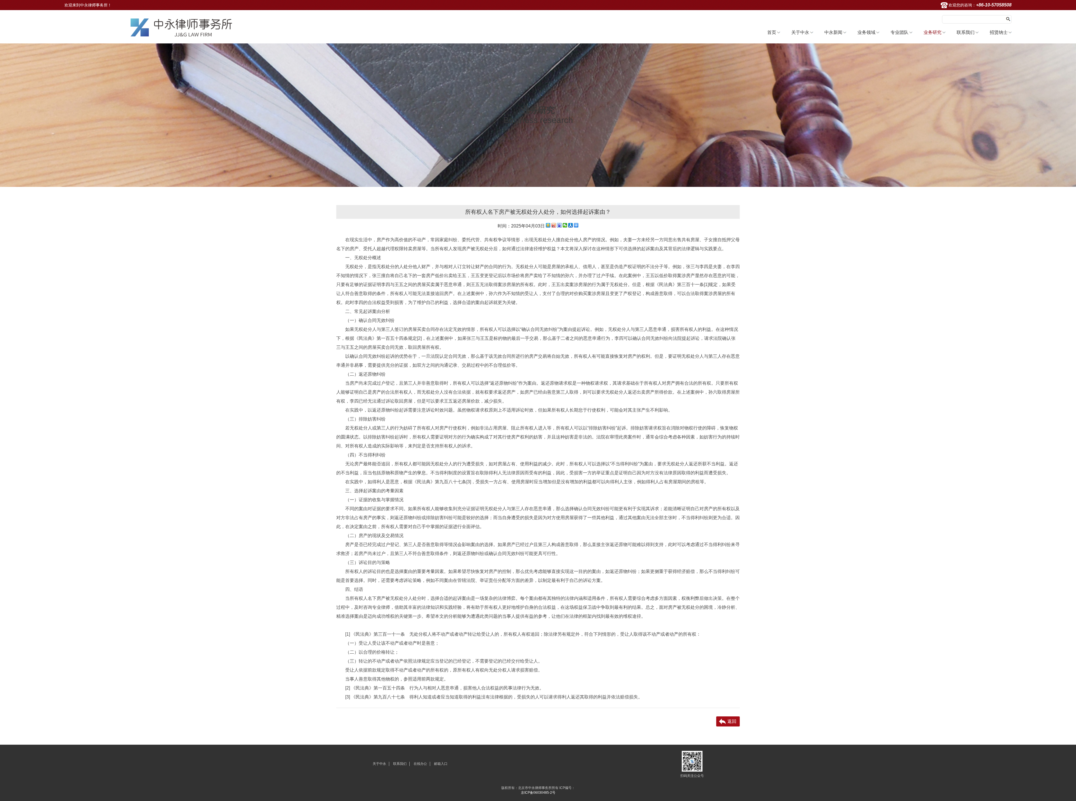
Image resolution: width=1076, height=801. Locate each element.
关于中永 (800, 32)
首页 (771, 32)
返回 (731, 721)
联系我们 (966, 32)
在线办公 (420, 764)
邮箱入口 (440, 764)
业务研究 (933, 32)
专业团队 (899, 32)
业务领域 (866, 32)
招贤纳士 (999, 32)
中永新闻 (833, 32)
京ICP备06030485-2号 (538, 793)
